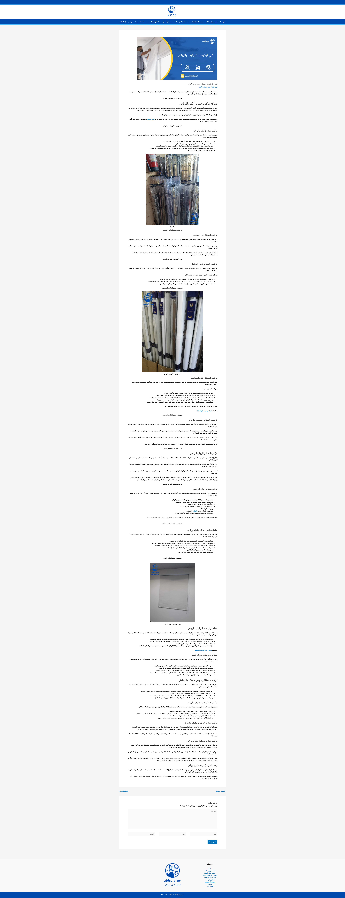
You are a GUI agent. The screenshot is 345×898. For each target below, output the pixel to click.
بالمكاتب (195, 511)
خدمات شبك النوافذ (197, 22)
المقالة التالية (123, 791)
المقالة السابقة (221, 791)
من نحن (130, 22)
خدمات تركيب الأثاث (212, 22)
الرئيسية (222, 22)
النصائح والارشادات (153, 22)
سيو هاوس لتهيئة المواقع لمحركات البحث (172, 894)
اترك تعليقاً (214, 87)
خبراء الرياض (151, 119)
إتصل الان (123, 22)
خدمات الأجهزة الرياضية (183, 22)
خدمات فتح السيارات (167, 22)
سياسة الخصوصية (140, 22)
